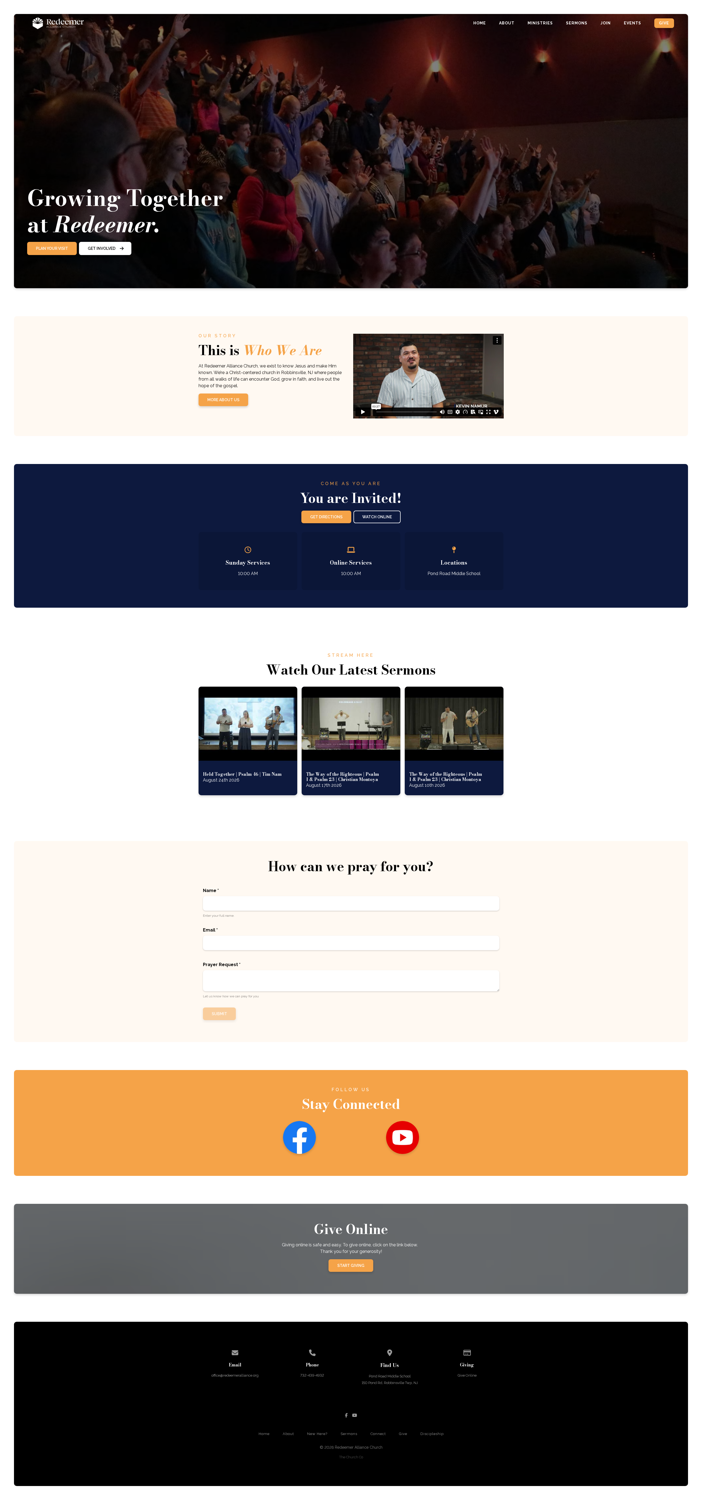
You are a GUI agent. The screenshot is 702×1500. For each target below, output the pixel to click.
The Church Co (351, 1457)
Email (210, 930)
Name (211, 890)
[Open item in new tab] (248, 741)
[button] (248, 741)
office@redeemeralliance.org (235, 1375)
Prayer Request (221, 964)
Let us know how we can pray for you (231, 996)
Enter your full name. (218, 916)
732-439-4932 (312, 1375)
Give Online (467, 1375)
